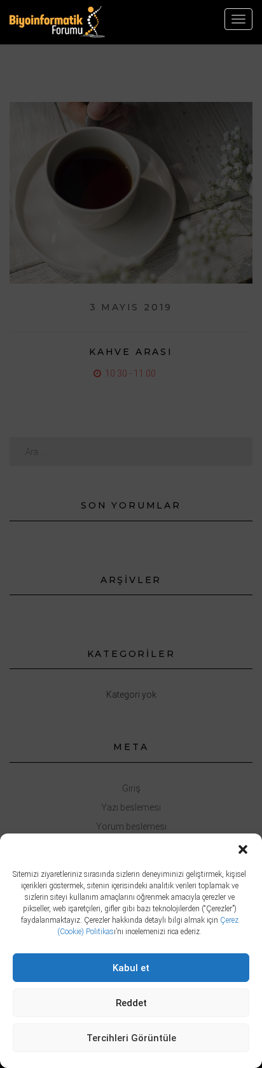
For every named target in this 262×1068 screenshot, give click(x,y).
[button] (243, 849)
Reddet (131, 1003)
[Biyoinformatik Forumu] (57, 22)
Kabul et (131, 968)
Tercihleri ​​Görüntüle (131, 1038)
